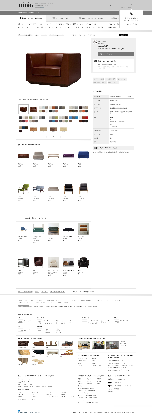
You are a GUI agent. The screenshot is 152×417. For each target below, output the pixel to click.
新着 (19, 24)
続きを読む (115, 126)
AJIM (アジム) (102, 41)
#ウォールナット (121, 79)
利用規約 (106, 412)
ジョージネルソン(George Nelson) (86, 390)
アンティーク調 (22, 347)
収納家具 (61, 24)
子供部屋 (122, 341)
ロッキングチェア (60, 323)
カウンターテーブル (93, 322)
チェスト (46, 330)
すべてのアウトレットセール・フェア (27, 379)
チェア (37, 302)
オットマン (103, 300)
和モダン (34, 364)
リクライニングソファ (86, 300)
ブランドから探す (113, 24)
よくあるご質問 (115, 412)
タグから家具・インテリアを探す (89, 355)
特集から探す (112, 27)
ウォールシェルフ (96, 365)
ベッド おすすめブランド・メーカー (117, 363)
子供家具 (68, 24)
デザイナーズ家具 (82, 358)
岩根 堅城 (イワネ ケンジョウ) (118, 108)
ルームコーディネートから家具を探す (56, 306)
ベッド (55, 24)
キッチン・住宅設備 (97, 27)
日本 (111, 134)
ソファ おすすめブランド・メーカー (117, 360)
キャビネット (47, 332)
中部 (25, 384)
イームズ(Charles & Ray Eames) (86, 388)
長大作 (79, 381)
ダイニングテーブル (93, 320)
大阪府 (38, 386)
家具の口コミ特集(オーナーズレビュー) (121, 385)
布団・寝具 (49, 394)
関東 (19, 384)
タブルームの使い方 (76, 412)
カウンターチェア (48, 323)
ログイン (123, 7)
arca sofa (100, 43)
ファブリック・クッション (64, 27)
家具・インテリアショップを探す (92, 18)
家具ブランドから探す (76, 306)
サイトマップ (88, 412)
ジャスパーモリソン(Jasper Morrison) (87, 397)
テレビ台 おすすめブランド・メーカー (117, 367)
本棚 (57, 329)
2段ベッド (26, 330)
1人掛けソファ (33, 300)
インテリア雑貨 (85, 27)
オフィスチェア (73, 322)
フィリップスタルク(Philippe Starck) (87, 395)
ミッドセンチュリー (65, 347)
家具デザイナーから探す (92, 306)
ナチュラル (20, 364)
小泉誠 (98, 383)
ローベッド (80, 365)
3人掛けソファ (50, 300)
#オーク (104, 82)
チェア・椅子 (32, 24)
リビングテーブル (92, 323)
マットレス (27, 329)
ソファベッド (96, 300)
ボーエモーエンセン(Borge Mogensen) (87, 402)
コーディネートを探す (63, 18)
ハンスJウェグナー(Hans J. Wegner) (87, 393)
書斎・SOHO (123, 343)
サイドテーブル (105, 320)
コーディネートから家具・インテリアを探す (92, 338)
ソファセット (112, 300)
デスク (49, 302)
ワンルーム (123, 345)
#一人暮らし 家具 (110, 79)
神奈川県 (26, 386)
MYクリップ (131, 7)
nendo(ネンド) (81, 383)
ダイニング (95, 349)
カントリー (49, 356)
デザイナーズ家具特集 (113, 389)
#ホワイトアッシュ (113, 82)
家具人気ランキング (116, 382)
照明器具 (75, 24)
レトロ (33, 347)
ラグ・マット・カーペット (26, 27)
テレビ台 (46, 329)
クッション (35, 399)
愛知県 (50, 386)
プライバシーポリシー (128, 412)
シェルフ (58, 332)
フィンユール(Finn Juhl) (84, 400)
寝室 (107, 349)
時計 (95, 24)
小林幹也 (80, 386)
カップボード (95, 363)
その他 (118, 300)
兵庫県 (44, 386)
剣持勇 (89, 379)
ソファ (24, 24)
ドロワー (94, 360)
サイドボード (81, 363)
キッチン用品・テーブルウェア (44, 27)
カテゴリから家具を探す (36, 306)
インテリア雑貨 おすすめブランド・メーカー (119, 370)
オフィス (122, 347)
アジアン (20, 356)
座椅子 (58, 320)
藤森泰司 (89, 383)
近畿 (31, 384)
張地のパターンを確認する (117, 121)
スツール (46, 320)
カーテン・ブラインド (86, 24)
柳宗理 (79, 379)
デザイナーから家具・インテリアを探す (91, 376)
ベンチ (70, 320)
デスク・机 (47, 24)
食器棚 (58, 330)
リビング (80, 349)
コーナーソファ (67, 300)
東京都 (19, 386)
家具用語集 (110, 391)
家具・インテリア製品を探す (32, 18)
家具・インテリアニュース (118, 379)
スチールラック (96, 358)
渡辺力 (89, 381)
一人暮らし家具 (82, 360)
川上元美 (99, 381)
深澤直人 (99, 379)
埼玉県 (31, 386)
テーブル (40, 24)
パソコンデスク (124, 320)
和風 (61, 356)
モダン (33, 356)
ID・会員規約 (98, 412)
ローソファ (76, 300)
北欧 (47, 347)
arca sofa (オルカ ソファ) (117, 104)
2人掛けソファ (42, 300)
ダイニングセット (65, 392)
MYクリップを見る (132, 24)
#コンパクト (96, 82)
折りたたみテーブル (106, 322)
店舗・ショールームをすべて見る (107, 64)
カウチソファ (59, 300)
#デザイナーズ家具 (98, 79)
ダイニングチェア (60, 322)
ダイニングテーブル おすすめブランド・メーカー (120, 365)
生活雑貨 (76, 27)
